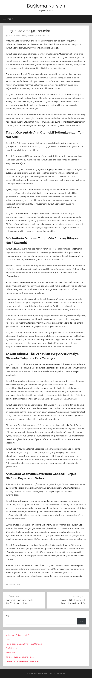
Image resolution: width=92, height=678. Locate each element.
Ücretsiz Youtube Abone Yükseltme (22, 661)
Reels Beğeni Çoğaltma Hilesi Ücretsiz (24, 644)
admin (38, 35)
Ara (7, 616)
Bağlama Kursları (46, 6)
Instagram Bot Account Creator (20, 635)
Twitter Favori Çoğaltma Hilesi (20, 657)
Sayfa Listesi (11, 648)
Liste (8, 639)
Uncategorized (15, 584)
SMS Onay (10, 652)
